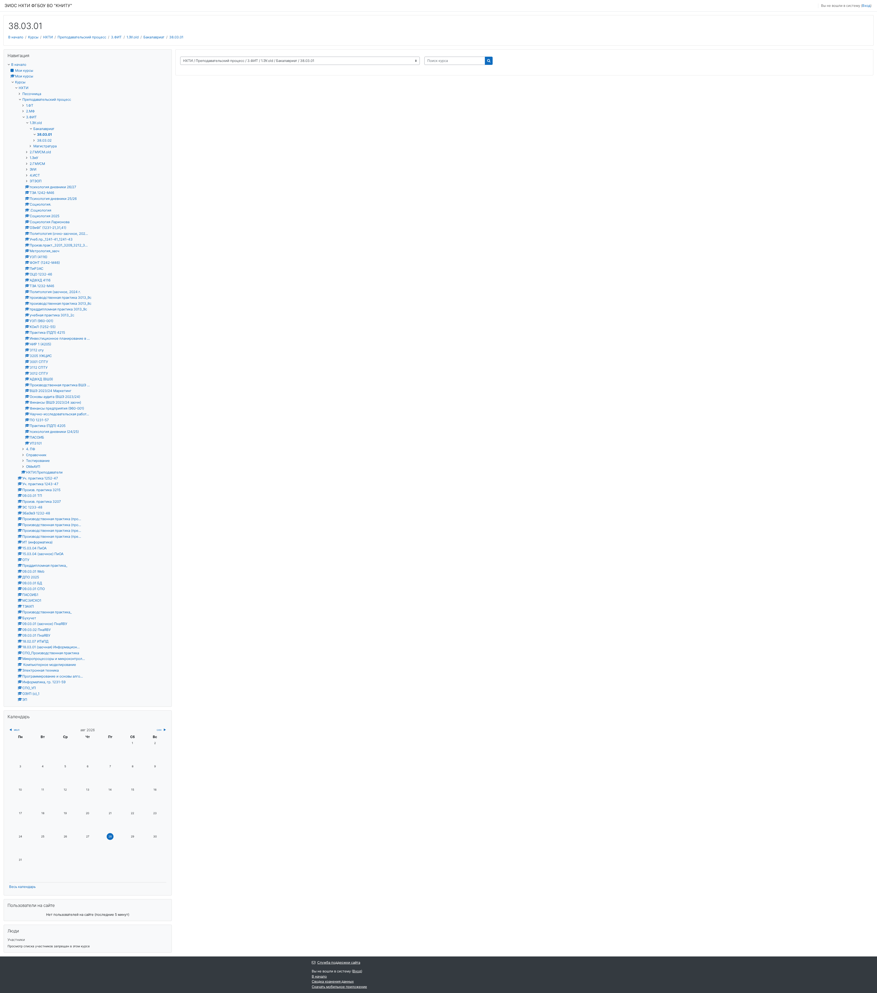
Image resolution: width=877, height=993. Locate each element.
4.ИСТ (35, 175)
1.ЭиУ (34, 158)
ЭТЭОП (36, 181)
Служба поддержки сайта (338, 962)
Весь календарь (22, 886)
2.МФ (30, 111)
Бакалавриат (153, 37)
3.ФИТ (116, 37)
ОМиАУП (33, 466)
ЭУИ (33, 169)
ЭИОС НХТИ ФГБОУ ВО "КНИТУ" (38, 5)
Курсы (33, 37)
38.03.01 (176, 37)
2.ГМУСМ (37, 164)
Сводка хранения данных (333, 981)
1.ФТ (29, 105)
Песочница (31, 94)
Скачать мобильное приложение (339, 987)
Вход (866, 5)
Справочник (36, 455)
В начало (15, 37)
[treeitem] (88, 382)
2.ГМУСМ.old (40, 152)
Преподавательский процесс (82, 37)
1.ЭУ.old (133, 37)
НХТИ (48, 37)
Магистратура (45, 146)
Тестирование (38, 460)
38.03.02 (44, 140)
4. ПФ (30, 449)
